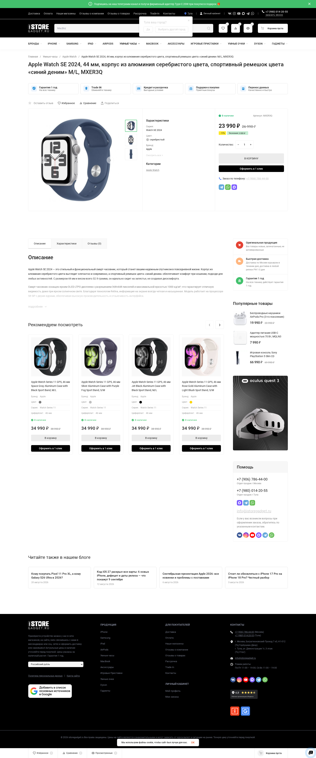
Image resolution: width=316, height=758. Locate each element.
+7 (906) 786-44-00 (244, 632)
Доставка (170, 632)
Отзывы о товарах (175, 655)
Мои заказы (172, 696)
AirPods (104, 649)
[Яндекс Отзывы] (234, 711)
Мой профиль (172, 691)
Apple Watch (69, 56)
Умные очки (107, 679)
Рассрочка (171, 661)
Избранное (68, 103)
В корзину (51, 438)
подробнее (35, 306)
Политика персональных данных (45, 676)
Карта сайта (73, 676)
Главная (33, 56)
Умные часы (50, 56)
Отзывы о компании (176, 649)
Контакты (170, 673)
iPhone (104, 632)
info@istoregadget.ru (254, 511)
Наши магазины (174, 643)
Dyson (103, 685)
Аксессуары (107, 667)
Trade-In (169, 667)
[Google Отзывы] (245, 711)
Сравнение (89, 103)
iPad (102, 643)
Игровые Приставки (111, 673)
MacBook (105, 661)
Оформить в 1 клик (251, 168)
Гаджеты (105, 690)
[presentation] (43, 160)
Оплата (169, 637)
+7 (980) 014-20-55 (277, 11)
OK (193, 742)
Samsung (105, 637)
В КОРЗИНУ (251, 158)
